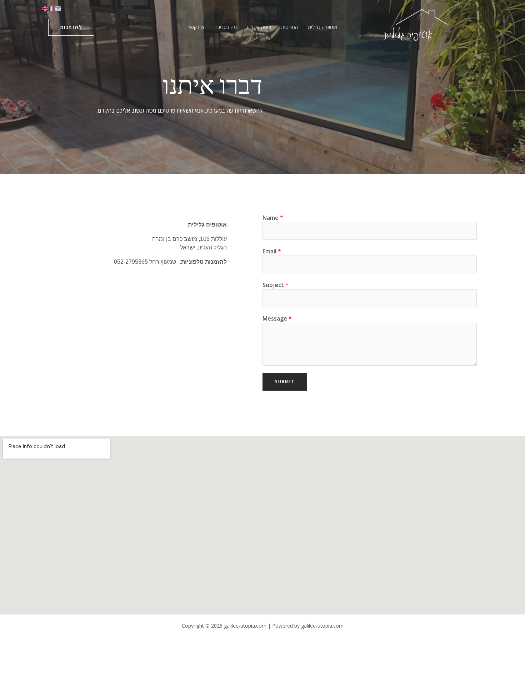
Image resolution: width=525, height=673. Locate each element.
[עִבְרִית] (58, 8)
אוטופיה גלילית (322, 27)
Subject (275, 285)
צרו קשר (196, 27)
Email (271, 251)
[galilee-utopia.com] (414, 26)
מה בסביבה (226, 27)
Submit (285, 381)
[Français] (52, 8)
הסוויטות (289, 27)
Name (272, 218)
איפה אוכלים (259, 27)
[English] (45, 8)
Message (277, 318)
